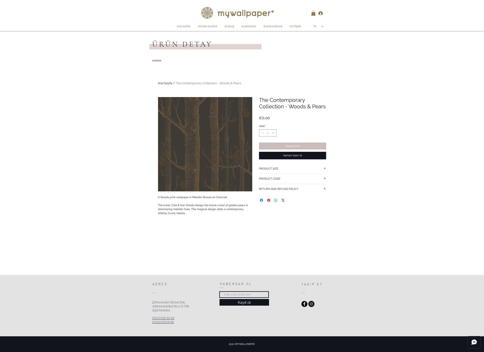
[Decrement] (262, 133)
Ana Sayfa (165, 83)
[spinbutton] (267, 133)
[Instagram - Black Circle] (311, 304)
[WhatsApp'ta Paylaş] (276, 200)
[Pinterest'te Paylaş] (268, 200)
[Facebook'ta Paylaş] (261, 200)
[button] (313, 13)
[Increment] (273, 133)
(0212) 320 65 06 (163, 318)
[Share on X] (283, 200)
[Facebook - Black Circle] (304, 304)
